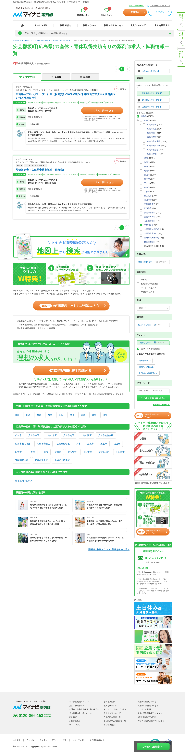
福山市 (117, 443)
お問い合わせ (75, 721)
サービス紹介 (41, 25)
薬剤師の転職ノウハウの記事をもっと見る (109, 549)
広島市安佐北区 (22, 443)
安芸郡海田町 (41, 460)
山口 (61, 415)
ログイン (160, 12)
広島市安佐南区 (105, 435)
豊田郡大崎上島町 (151, 238)
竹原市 (147, 162)
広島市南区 (68, 435)
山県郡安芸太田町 (151, 229)
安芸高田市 (103, 452)
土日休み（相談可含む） (148, 373)
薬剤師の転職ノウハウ (147, 702)
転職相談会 (65, 25)
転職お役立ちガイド (114, 25)
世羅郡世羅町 (149, 242)
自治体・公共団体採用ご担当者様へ (84, 709)
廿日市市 (87, 452)
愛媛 (94, 415)
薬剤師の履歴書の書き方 (148, 706)
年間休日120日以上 (146, 367)
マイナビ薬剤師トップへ (79, 702)
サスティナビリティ (48, 740)
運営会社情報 (109, 725)
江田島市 (120, 452)
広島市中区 (33, 435)
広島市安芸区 (43, 443)
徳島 (83, 415)
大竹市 (58, 452)
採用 (64, 740)
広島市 (18, 435)
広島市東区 (51, 435)
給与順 (86, 77)
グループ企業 (78, 740)
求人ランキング (138, 25)
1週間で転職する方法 (147, 717)
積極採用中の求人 (24, 480)
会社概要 (17, 740)
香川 (72, 415)
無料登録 (135, 12)
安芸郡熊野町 (149, 221)
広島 (28, 415)
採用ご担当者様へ (136, 5)
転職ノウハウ (89, 25)
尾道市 (103, 443)
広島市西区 (86, 435)
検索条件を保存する (161, 405)
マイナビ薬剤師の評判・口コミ (151, 721)
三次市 (31, 452)
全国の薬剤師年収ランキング (150, 713)
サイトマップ (75, 725)
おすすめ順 (29, 77)
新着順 (57, 77)
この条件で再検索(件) (153, 746)
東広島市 (72, 452)
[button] (122, 89)
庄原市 (44, 452)
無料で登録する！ (72, 370)
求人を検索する (162, 25)
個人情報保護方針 (97, 740)
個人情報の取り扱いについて (81, 713)
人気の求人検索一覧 (112, 717)
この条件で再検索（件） (153, 398)
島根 (50, 415)
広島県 (144, 116)
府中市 (18, 452)
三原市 (90, 443)
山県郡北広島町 (62, 460)
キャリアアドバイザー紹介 (115, 709)
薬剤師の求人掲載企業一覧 (115, 721)
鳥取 (39, 415)
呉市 (78, 443)
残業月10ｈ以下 (145, 361)
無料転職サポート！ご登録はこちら (70, 305)
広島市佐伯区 (63, 443)
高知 (105, 415)
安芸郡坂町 (148, 225)
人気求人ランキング (112, 713)
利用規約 (73, 717)
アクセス (30, 740)
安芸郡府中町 (21, 460)
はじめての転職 (144, 709)
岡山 (17, 415)
